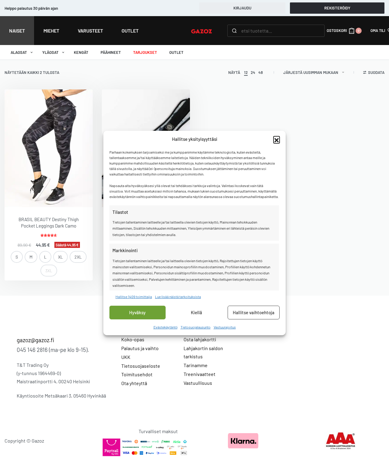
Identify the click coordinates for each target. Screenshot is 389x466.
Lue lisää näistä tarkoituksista (178, 296)
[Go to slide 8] (44, 196)
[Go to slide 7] (41, 196)
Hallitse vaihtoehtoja (253, 312)
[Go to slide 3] (26, 196)
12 (246, 72)
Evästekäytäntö (165, 327)
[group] (49, 148)
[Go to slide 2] (23, 196)
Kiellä (196, 312)
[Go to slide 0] (15, 196)
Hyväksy (137, 312)
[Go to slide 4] (30, 196)
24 (253, 72)
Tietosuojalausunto (196, 327)
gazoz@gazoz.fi (35, 339)
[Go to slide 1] (19, 196)
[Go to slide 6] (37, 196)
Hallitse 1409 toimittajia (133, 296)
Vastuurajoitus (225, 327)
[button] (277, 139)
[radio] (16, 257)
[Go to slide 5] (34, 196)
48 (260, 72)
